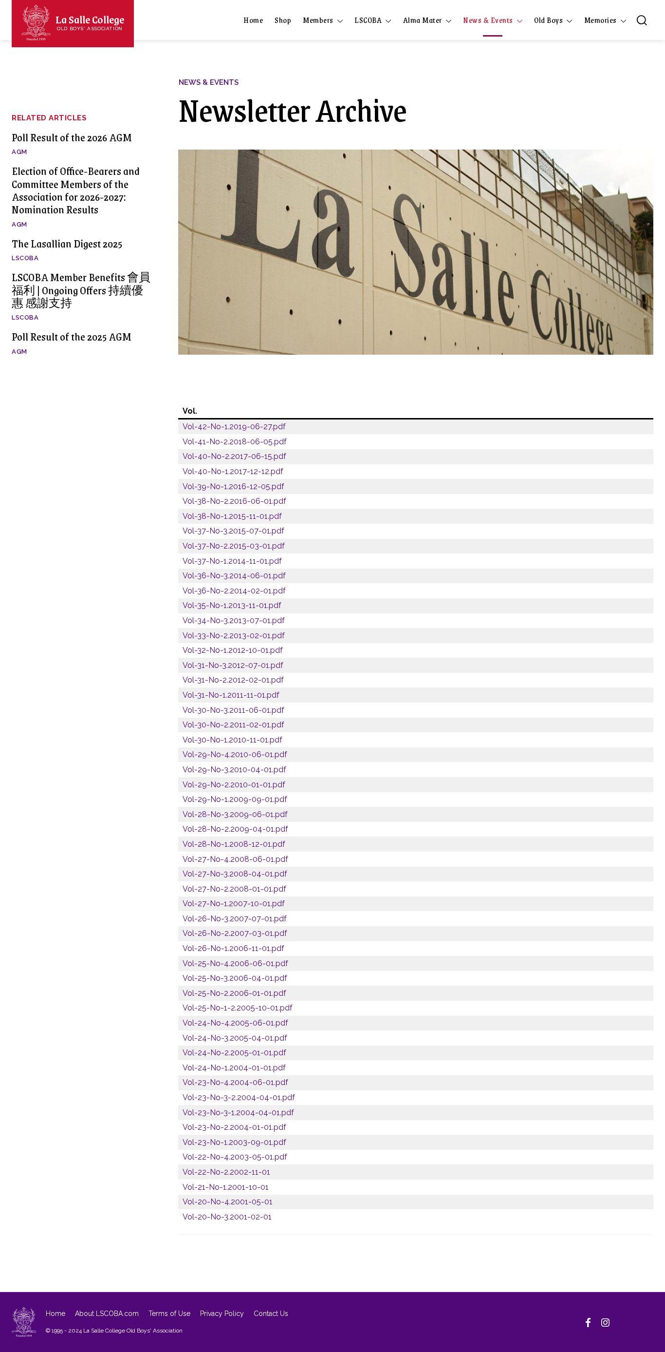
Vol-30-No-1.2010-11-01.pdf (232, 739)
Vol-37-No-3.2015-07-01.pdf (233, 530)
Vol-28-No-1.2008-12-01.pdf (234, 844)
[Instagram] (605, 1322)
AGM (19, 152)
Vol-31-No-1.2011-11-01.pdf (231, 695)
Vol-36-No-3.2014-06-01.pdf (234, 575)
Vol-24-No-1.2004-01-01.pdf (234, 1067)
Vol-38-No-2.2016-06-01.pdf (234, 501)
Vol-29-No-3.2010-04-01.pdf (234, 769)
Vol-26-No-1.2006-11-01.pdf (233, 948)
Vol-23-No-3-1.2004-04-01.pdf (238, 1112)
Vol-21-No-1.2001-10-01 (226, 1187)
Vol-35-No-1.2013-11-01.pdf (232, 605)
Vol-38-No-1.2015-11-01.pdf (232, 516)
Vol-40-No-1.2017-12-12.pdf (233, 471)
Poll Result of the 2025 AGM (71, 336)
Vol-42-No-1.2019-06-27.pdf (234, 426)
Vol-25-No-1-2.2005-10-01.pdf (238, 1007)
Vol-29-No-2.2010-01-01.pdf (234, 784)
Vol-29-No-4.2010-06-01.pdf (235, 754)
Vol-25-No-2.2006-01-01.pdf (234, 993)
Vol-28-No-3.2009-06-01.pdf (235, 814)
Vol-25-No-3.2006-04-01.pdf (235, 978)
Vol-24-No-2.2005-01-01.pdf (234, 1052)
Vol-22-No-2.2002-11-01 (226, 1172)
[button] (641, 20)
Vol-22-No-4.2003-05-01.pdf (235, 1157)
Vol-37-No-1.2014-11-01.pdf (232, 561)
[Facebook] (588, 1322)
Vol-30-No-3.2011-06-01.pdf (233, 710)
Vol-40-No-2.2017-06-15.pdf (234, 456)
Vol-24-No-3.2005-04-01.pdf (235, 1038)
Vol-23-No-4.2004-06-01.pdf (235, 1082)
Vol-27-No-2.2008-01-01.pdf (234, 889)
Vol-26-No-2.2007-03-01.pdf (235, 933)
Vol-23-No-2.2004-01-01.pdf (234, 1127)
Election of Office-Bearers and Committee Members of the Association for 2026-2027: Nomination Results (75, 190)
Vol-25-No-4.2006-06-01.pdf (235, 963)
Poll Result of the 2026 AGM (72, 137)
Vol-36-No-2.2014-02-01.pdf (234, 590)
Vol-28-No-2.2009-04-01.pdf (235, 829)
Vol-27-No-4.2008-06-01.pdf (235, 859)
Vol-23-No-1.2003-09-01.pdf (234, 1142)
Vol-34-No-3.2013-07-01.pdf (234, 620)
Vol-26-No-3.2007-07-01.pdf (235, 918)
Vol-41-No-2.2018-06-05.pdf (235, 441)
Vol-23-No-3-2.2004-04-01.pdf (239, 1097)
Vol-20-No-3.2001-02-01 (227, 1216)
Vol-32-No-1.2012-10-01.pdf (233, 650)
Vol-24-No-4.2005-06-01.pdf (235, 1023)
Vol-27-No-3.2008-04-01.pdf (235, 873)
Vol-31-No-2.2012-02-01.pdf (233, 680)
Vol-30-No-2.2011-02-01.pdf (233, 724)
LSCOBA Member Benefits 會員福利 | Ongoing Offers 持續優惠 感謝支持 (81, 289)
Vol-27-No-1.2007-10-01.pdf (234, 903)
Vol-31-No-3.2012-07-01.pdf (233, 665)
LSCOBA (25, 258)
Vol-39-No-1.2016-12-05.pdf (233, 486)
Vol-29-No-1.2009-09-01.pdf (235, 799)
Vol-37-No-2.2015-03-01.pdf (234, 546)
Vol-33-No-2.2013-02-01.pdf (234, 635)
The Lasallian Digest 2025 (67, 243)
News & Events (209, 82)
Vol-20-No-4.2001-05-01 (228, 1201)
